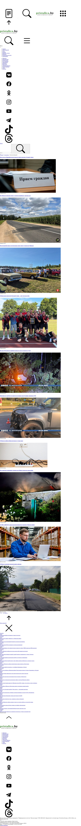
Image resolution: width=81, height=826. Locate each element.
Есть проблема (5, 61)
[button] (9, 17)
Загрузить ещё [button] (3, 712)
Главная (4, 48)
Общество (4, 58)
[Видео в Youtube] (40, 111)
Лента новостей (5, 49)
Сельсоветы (6, 154)
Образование (5, 62)
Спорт (3, 67)
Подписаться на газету (7, 55)
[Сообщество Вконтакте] (40, 75)
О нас (3, 51)
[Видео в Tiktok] (40, 129)
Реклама (4, 52)
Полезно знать (5, 60)
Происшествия (5, 59)
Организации (5, 56)
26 (3, 612)
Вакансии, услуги (6, 53)
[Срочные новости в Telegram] (40, 120)
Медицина (4, 63)
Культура (4, 68)
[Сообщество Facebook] (40, 84)
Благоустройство (5, 66)
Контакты (4, 54)
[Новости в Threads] (40, 138)
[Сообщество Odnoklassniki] (40, 93)
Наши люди (4, 64)
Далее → (6, 612)
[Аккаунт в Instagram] (40, 102)
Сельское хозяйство (6, 65)
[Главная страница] (45, 17)
